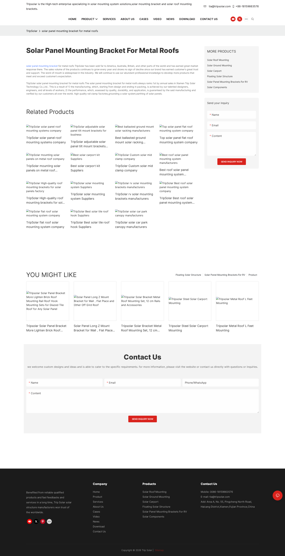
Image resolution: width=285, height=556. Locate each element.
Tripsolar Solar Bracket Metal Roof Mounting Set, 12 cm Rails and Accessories (141, 328)
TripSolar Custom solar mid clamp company (134, 168)
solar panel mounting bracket (42, 65)
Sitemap (159, 550)
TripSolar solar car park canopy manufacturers (131, 225)
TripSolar (31, 31)
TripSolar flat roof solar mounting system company (45, 225)
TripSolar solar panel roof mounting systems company (46, 140)
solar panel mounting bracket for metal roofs (70, 31)
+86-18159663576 (247, 6)
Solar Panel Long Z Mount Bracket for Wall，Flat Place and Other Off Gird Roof (93, 328)
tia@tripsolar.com (219, 6)
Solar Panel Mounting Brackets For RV (225, 274)
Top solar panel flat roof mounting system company (178, 140)
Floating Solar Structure (188, 274)
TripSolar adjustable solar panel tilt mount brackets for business (88, 144)
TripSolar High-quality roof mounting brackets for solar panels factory (45, 200)
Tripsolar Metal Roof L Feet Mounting (235, 328)
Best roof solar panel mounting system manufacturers (174, 172)
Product (253, 274)
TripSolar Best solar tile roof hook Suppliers (90, 225)
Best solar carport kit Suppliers (85, 168)
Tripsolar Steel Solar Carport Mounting (188, 328)
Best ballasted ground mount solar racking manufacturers (130, 140)
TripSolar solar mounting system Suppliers (88, 196)
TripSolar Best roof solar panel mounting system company (176, 200)
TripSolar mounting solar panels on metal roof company (43, 168)
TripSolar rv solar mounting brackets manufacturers (134, 196)
